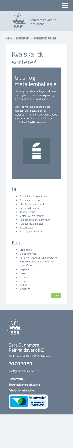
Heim (9, 38)
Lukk (56, 295)
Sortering (23, 38)
